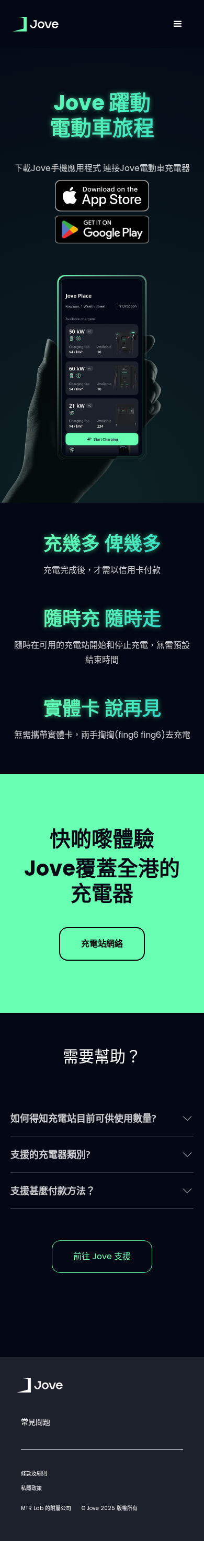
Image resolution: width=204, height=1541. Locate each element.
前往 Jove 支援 (102, 1256)
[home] (87, 24)
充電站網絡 (102, 944)
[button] (178, 24)
